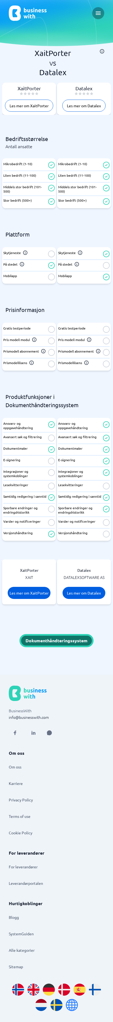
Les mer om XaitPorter (29, 105)
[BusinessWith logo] (28, 13)
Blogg (14, 917)
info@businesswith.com (29, 717)
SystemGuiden (21, 933)
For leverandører (23, 866)
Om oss (15, 766)
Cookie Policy (20, 832)
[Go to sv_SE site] (56, 1005)
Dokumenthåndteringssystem (56, 640)
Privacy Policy (21, 799)
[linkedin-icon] (33, 733)
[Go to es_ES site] (80, 990)
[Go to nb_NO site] (18, 990)
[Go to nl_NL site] (41, 1005)
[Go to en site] (72, 1005)
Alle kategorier (22, 950)
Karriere (16, 783)
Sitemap (16, 966)
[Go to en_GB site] (33, 990)
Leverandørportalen (26, 883)
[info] (102, 51)
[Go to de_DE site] (49, 990)
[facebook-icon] (15, 733)
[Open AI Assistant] (49, 733)
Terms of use (19, 816)
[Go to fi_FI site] (95, 990)
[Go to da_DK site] (64, 990)
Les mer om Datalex (84, 105)
